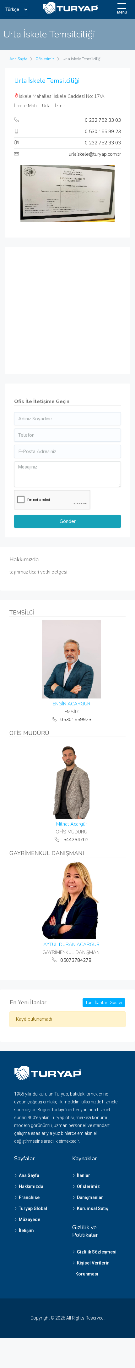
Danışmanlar (90, 1197)
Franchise (29, 1197)
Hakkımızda (31, 1186)
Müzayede (29, 1219)
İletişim (26, 1230)
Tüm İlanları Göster (104, 1003)
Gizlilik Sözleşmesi (96, 1251)
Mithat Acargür (71, 824)
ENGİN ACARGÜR (71, 704)
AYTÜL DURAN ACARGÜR (71, 944)
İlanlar (83, 1175)
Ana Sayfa (29, 1175)
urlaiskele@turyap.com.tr (95, 154)
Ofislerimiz (88, 1186)
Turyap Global (33, 1208)
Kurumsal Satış (92, 1208)
